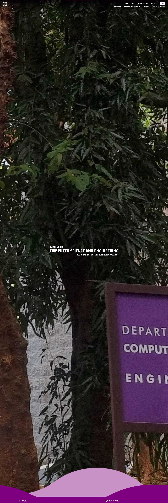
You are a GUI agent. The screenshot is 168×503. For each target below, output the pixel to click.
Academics (117, 7)
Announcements (143, 3)
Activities (146, 7)
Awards (162, 7)
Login (162, 3)
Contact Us (154, 3)
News (133, 3)
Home (126, 3)
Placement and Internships (132, 7)
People (155, 7)
